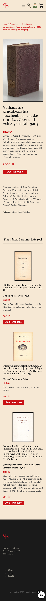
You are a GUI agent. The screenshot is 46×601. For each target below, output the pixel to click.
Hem (5, 24)
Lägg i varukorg (15, 172)
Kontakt (11, 576)
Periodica (14, 24)
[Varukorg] (41, 6)
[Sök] (29, 6)
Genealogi (17, 212)
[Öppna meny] (23, 6)
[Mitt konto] (35, 5)
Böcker (10, 570)
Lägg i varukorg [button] (13, 322)
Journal (10, 573)
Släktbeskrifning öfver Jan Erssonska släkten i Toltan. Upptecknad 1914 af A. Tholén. (22, 287)
